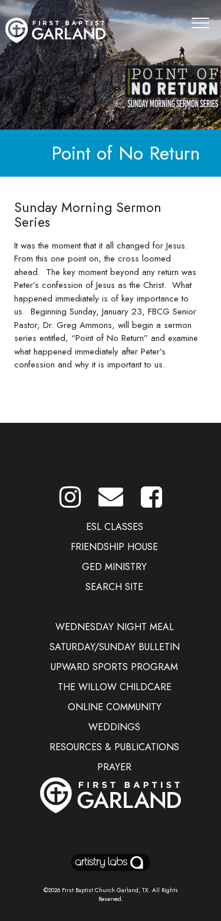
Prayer (114, 767)
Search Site (114, 587)
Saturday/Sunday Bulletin (115, 647)
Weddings (114, 727)
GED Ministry (114, 567)
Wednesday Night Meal (114, 627)
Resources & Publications (114, 747)
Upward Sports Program (114, 667)
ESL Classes (114, 527)
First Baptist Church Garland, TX (105, 890)
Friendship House (114, 547)
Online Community (114, 707)
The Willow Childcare (114, 687)
